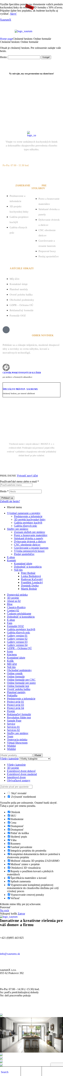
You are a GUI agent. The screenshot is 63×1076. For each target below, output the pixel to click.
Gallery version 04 (17, 645)
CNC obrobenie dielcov (27, 544)
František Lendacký (32, 582)
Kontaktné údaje (19, 284)
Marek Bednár (38, 423)
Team (10, 736)
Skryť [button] (13, 13)
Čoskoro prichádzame (19, 613)
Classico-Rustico (16, 607)
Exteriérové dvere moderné (22, 774)
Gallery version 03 (17, 641)
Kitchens (12, 654)
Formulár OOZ (18, 315)
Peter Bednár (28, 572)
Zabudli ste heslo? (10, 501)
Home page (6, 38)
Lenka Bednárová (31, 576)
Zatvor (21, 913)
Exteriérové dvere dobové (21, 771)
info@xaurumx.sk (10, 953)
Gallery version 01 (17, 635)
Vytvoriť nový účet (27, 475)
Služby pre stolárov (17, 528)
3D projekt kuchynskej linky (30, 519)
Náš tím (18, 569)
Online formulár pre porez (21, 682)
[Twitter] (9, 174)
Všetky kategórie (16, 764)
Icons (10, 651)
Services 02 (13, 730)
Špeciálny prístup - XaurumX (20, 389)
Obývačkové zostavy (18, 780)
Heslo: (4, 57)
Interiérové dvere (16, 777)
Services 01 (13, 726)
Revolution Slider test (19, 717)
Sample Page (14, 720)
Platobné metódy (19, 289)
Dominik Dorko (30, 585)
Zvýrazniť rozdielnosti (23, 796)
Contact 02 (13, 610)
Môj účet (14, 278)
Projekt (11, 711)
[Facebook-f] (20, 174)
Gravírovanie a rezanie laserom (31, 547)
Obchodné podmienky (22, 299)
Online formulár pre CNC (21, 679)
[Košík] (44, 1072)
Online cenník (15, 673)
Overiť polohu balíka (21, 294)
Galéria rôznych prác (25, 525)
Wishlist (11, 745)
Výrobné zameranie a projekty (23, 513)
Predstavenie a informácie (28, 516)
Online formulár (16, 676)
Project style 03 (15, 704)
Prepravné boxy (47, 251)
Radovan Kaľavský (32, 579)
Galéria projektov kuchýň (28, 522)
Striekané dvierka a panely (28, 538)
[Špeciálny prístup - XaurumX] (5, 385)
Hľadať (37, 755)
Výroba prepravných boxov (29, 550)
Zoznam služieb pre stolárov (29, 532)
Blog (9, 604)
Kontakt (11, 560)
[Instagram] (31, 174)
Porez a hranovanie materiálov (30, 535)
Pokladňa (12, 695)
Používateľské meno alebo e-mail (19, 481)
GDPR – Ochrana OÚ (21, 305)
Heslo (4, 491)
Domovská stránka (17, 594)
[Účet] (23, 1072)
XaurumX (5, 19)
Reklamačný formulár (21, 310)
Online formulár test (18, 686)
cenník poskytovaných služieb (22, 373)
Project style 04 (15, 708)
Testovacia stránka (17, 739)
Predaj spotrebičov (48, 256)
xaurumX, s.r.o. (22, 419)
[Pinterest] (42, 174)
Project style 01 (15, 701)
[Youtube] (53, 174)
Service (11, 723)
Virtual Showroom (17, 742)
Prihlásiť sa (7, 498)
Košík (10, 660)
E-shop (11, 557)
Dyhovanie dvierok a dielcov (30, 541)
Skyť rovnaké (18, 793)
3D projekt (13, 597)
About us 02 (14, 600)
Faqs (9, 623)
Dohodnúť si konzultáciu (28, 566)
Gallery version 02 (17, 638)
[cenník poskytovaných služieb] (6, 367)
